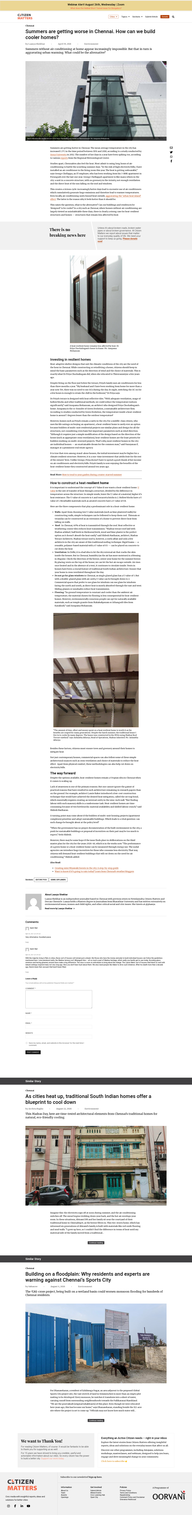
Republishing (125, 1495)
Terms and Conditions (128, 1493)
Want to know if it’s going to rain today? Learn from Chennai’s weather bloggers (94, 871)
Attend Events (95, 1493)
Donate (165, 17)
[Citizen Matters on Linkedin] (22, 1506)
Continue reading (96, 1243)
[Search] (173, 17)
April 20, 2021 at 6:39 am (33, 955)
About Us (64, 1490)
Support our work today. (52, 1458)
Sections (136, 17)
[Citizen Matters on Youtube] (28, 1506)
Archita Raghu (35, 1108)
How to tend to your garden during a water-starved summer (92, 474)
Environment (91, 44)
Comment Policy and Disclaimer (132, 1497)
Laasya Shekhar (36, 44)
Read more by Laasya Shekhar (58, 908)
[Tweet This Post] (171, 152)
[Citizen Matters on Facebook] (15, 1506)
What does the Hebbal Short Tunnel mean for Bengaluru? (96, 8)
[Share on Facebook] (171, 161)
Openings (64, 1497)
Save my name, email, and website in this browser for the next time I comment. (56, 1044)
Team (63, 1493)
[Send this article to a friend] (171, 147)
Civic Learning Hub (97, 1495)
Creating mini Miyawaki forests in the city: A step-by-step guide (87, 868)
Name (28, 1013)
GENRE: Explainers (58, 880)
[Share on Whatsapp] (171, 156)
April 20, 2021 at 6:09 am (33, 934)
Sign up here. (95, 1477)
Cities (112, 17)
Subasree (32, 1286)
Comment (30, 988)
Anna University (58, 154)
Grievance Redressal (128, 1499)
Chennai (29, 25)
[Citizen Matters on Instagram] (8, 1506)
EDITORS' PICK (41, 880)
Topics (124, 17)
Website (29, 1033)
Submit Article (151, 17)
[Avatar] (33, 902)
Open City (94, 1497)
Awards (64, 1495)
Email (28, 1023)
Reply (27, 942)
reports (64, 158)
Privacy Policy (125, 1490)
